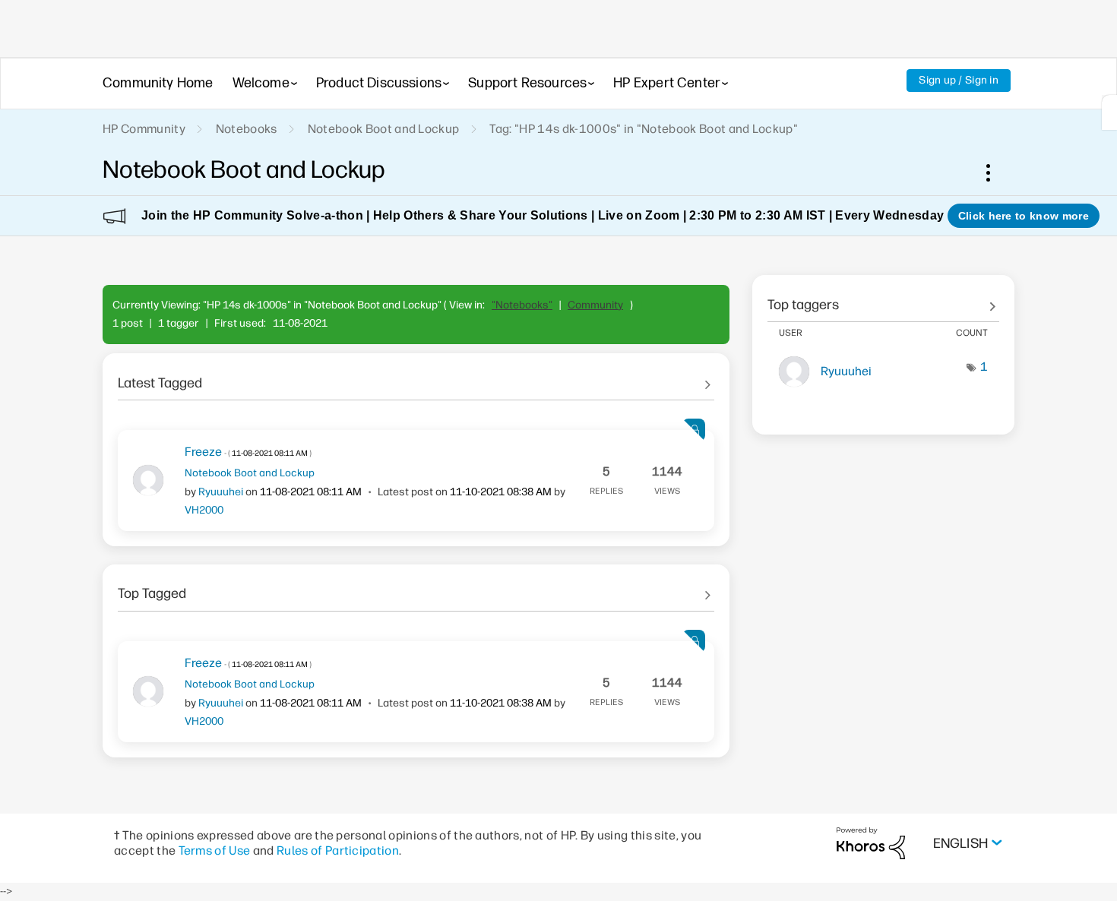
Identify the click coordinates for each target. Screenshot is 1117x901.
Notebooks (246, 129)
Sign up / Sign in (958, 80)
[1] (1109, 112)
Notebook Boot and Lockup (384, 129)
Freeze (248, 451)
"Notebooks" (522, 305)
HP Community (144, 129)
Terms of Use (215, 850)
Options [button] (996, 172)
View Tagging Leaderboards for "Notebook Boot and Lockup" (883, 299)
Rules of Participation (338, 850)
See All (416, 377)
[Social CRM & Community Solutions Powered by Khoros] (871, 842)
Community (595, 305)
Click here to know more (1023, 216)
